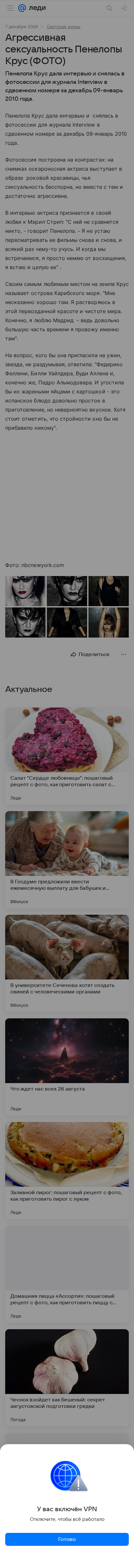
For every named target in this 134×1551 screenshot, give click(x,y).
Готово (67, 1539)
